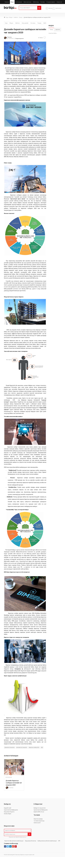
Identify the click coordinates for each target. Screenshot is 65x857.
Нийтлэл (16, 17)
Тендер (39, 23)
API (59, 840)
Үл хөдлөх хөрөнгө (50, 2)
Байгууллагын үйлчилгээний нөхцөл (47, 840)
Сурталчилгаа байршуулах (11, 810)
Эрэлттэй (57, 29)
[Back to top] (61, 847)
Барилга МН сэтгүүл (39, 811)
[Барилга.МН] (10, 7)
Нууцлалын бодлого (9, 811)
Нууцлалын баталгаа (30, 840)
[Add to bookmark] (45, 38)
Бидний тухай (7, 808)
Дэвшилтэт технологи (9, 747)
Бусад (20, 17)
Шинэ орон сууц (27, 2)
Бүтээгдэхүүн (19, 2)
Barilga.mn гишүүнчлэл (40, 808)
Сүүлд (51, 29)
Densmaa (9, 37)
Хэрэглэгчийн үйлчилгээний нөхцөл (13, 840)
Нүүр (7, 17)
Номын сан (59, 2)
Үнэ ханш (42, 2)
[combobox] (17, 830)
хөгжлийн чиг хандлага (21, 747)
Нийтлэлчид (36, 2)
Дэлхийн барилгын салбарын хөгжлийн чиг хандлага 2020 (14, 783)
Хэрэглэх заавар (38, 819)
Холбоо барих (7, 813)
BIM (42, 747)
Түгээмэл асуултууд (39, 820)
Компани (7, 2)
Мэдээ (12, 2)
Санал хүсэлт (37, 822)
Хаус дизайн (25, 23)
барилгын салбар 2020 (34, 747)
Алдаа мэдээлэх (20, 38)
